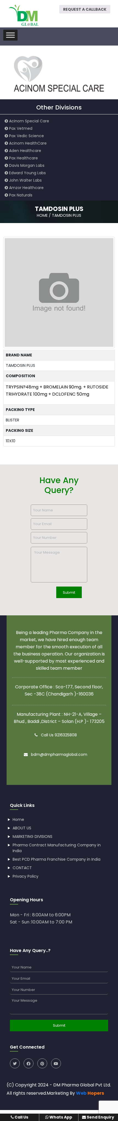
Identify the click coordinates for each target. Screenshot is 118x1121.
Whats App (60, 1117)
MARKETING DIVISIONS (32, 836)
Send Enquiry (100, 1117)
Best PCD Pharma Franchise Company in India (56, 859)
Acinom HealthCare (27, 143)
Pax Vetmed (20, 128)
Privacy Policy (25, 876)
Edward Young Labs (27, 173)
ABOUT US (22, 828)
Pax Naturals (20, 195)
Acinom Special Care (28, 121)
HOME (42, 215)
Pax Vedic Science (26, 136)
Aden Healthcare (24, 150)
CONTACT (22, 868)
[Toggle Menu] (10, 35)
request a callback (84, 9)
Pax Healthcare (23, 158)
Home (18, 819)
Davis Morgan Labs (26, 165)
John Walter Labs (25, 180)
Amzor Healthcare (26, 187)
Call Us (21, 1117)
